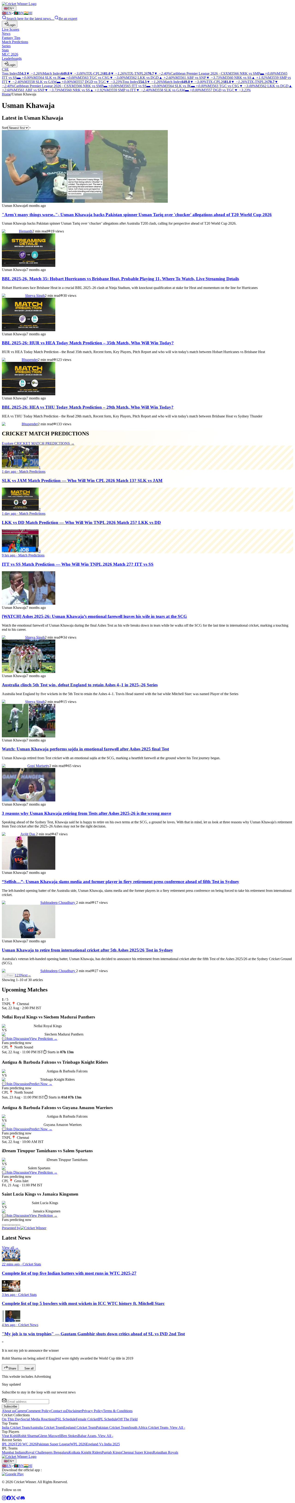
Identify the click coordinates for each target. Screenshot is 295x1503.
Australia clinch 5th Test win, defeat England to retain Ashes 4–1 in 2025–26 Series (80, 684)
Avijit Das (28, 834)
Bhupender (30, 360)
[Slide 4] (15, 1225)
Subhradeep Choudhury (58, 903)
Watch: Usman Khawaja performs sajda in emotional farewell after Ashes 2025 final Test (85, 749)
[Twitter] (13, 1499)
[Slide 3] (11, 1225)
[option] (8, 13)
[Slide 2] (7, 1225)
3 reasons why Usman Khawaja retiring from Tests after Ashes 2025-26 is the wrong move (86, 813)
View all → (10, 1248)
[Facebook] (8, 1499)
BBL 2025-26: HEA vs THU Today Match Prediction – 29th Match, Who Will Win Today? (88, 407)
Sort (5, 128)
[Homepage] (19, 4)
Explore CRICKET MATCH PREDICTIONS (38, 443)
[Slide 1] (4, 1225)
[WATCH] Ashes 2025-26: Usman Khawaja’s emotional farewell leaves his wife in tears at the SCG (94, 616)
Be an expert (68, 19)
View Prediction (43, 1039)
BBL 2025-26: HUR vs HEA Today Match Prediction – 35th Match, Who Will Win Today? (88, 342)
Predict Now (40, 1084)
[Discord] (22, 1499)
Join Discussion (15, 1039)
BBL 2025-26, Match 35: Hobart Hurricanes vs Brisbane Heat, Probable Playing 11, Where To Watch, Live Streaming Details (120, 278)
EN (8, 8)
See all (29, 1368)
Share (12, 1368)
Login (11, 25)
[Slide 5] (18, 1225)
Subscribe (10, 1406)
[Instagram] (4, 1499)
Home (6, 94)
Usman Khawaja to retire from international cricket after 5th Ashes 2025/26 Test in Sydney (87, 950)
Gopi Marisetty (38, 766)
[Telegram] (18, 1499)
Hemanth (25, 231)
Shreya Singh (35, 296)
